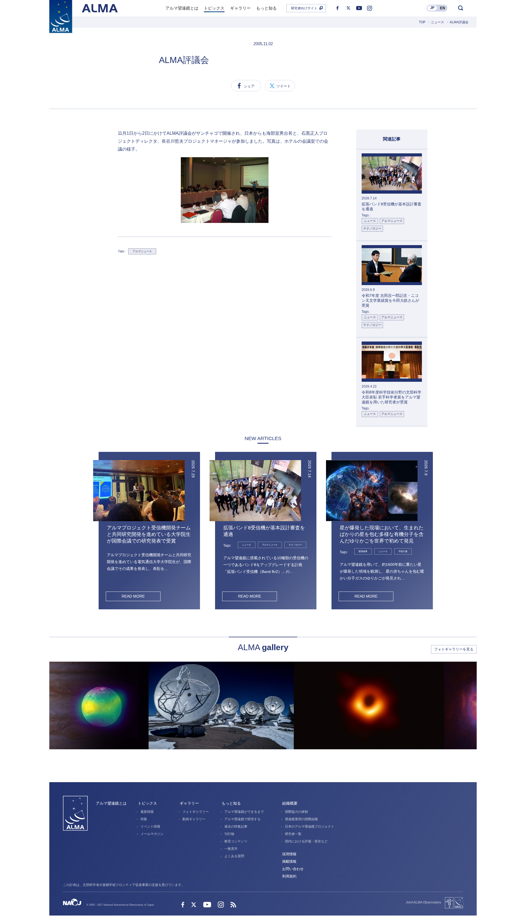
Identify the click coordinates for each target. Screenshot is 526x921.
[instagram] (369, 8)
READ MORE (133, 596)
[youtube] (359, 8)
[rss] (233, 905)
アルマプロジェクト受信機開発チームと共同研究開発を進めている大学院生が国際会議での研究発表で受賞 (149, 534)
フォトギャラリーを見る (453, 649)
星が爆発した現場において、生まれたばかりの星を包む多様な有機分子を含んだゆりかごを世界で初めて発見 (382, 534)
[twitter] (348, 8)
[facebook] (337, 8)
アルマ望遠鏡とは (111, 803)
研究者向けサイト (304, 8)
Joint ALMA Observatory (423, 902)
